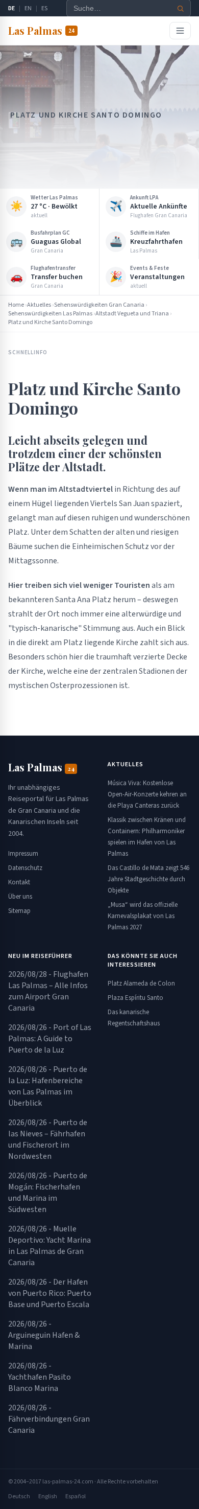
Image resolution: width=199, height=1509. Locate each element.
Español (75, 1496)
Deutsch (19, 1496)
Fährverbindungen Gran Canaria (49, 1419)
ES (44, 8)
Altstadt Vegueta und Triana (132, 313)
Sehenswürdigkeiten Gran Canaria (99, 305)
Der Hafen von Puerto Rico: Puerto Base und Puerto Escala (49, 1293)
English (47, 1496)
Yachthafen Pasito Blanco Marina (39, 1377)
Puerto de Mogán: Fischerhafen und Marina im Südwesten (47, 1192)
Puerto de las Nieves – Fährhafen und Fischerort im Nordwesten (47, 1139)
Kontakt (19, 882)
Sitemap (19, 911)
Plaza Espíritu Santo (135, 997)
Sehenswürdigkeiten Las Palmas (50, 313)
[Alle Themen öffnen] (180, 30)
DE (11, 8)
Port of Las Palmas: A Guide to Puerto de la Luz (49, 1039)
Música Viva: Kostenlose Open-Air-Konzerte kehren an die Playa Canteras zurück (147, 794)
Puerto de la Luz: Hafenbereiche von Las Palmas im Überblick (47, 1086)
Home (16, 305)
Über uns (20, 896)
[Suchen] (180, 8)
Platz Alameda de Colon (141, 983)
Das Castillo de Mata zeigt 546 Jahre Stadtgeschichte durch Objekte (148, 879)
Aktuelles (39, 305)
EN (28, 8)
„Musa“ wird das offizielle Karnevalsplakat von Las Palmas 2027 (143, 916)
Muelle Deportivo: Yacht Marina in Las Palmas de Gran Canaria (49, 1245)
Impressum (23, 853)
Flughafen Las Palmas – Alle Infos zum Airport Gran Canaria (48, 991)
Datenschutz (25, 868)
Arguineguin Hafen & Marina (44, 1335)
